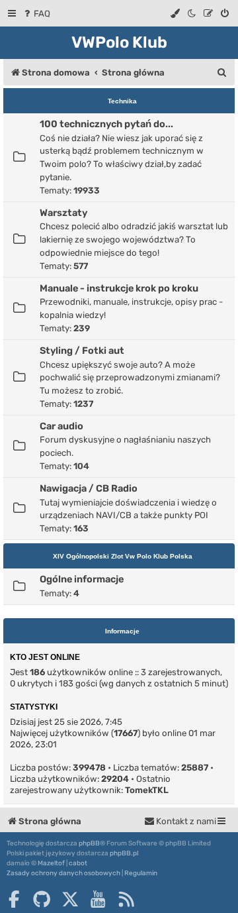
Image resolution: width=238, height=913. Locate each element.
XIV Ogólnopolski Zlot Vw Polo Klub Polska (122, 556)
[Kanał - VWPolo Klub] (126, 899)
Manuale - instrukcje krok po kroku (119, 288)
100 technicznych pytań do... (106, 124)
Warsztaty (63, 213)
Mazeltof (51, 863)
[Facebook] (13, 899)
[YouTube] (97, 899)
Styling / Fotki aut (82, 350)
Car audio (61, 426)
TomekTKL (147, 790)
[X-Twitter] (70, 899)
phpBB (89, 843)
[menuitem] (36, 13)
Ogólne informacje (82, 579)
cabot (78, 863)
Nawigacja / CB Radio (89, 488)
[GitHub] (41, 899)
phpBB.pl (124, 853)
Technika (122, 101)
